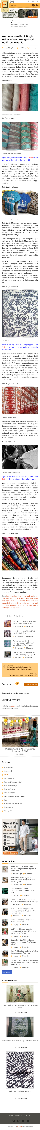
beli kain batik (20, 603)
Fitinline (19, 1126)
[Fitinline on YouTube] (13, 1121)
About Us (27, 1115)
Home (11, 1115)
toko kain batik (32, 598)
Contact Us (18, 1115)
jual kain (9, 596)
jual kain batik (20, 596)
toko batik (6, 601)
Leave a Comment (31, 684)
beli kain (10, 603)
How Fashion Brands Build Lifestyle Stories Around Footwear (24, 952)
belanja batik (15, 605)
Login (13, 706)
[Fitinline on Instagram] (18, 1121)
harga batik (15, 608)
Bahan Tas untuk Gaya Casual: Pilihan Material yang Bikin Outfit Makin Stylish (23, 880)
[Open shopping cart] (36, 1)
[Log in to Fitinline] (33, 1)
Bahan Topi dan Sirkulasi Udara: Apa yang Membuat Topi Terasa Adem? (23, 942)
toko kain (20, 598)
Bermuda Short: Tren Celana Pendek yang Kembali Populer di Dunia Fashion (23, 869)
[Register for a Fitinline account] (28, 1)
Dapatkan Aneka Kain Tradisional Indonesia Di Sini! (20, 750)
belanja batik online (30, 605)
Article (22, 24)
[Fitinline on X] (28, 1121)
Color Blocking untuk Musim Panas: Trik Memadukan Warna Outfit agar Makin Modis (24, 962)
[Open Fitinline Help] (37, 5)
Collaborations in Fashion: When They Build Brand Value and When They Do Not (24, 911)
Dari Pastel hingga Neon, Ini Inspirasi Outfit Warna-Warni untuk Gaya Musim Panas (24, 931)
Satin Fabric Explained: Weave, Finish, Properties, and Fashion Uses (22, 891)
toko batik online (18, 601)
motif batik (6, 608)
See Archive (6, 972)
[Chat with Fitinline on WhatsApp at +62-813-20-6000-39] (13, 1)
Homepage (14, 24)
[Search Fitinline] (33, 5)
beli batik (30, 603)
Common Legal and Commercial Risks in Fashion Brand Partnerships (24, 900)
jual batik (30, 596)
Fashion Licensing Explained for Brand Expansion (23, 921)
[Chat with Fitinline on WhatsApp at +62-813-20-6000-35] (11, 1)
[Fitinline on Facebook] (23, 1121)
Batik (28, 24)
